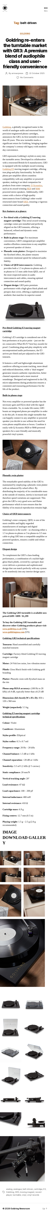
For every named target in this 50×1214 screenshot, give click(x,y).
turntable (17, 1195)
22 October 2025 (37, 73)
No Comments (26, 77)
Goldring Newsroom (20, 1208)
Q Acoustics (36, 185)
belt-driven (28, 1189)
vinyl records (33, 1195)
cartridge (38, 1189)
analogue (17, 1189)
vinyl (24, 1195)
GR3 (17, 1192)
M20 (29, 188)
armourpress (17, 73)
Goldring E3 (8, 169)
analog (9, 1189)
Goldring (25, 33)
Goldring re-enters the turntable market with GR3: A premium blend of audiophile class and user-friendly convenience (25, 53)
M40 (38, 188)
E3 (44, 1189)
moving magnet (27, 1192)
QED (25, 201)
